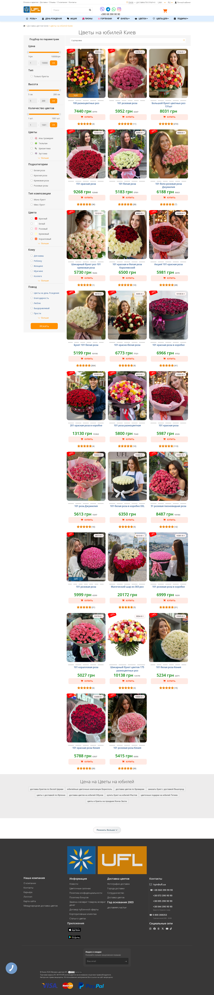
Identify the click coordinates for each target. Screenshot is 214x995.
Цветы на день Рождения (46, 293)
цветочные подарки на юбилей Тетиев (159, 794)
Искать (44, 326)
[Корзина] (166, 11)
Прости (37, 313)
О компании (30, 883)
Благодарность (41, 298)
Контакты (28, 887)
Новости (73, 883)
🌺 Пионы (87, 18)
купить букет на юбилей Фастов (122, 794)
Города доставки (115, 888)
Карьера (28, 892)
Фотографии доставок (118, 883)
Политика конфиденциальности (85, 892)
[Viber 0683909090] (102, 10)
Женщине (38, 266)
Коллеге (38, 276)
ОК (53, 62)
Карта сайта (30, 901)
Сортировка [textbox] (76, 40)
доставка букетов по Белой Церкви (46, 789)
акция (73, 18)
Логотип (28, 896)
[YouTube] (167, 928)
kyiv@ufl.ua (159, 884)
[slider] (28, 52)
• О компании (61, 2)
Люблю (37, 303)
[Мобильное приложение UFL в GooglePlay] (74, 936)
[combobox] (128, 40)
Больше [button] (45, 157)
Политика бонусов (78, 897)
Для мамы (39, 255)
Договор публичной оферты (84, 909)
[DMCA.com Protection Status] (75, 972)
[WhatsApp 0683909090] (114, 10)
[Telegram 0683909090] (108, 10)
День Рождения (53, 18)
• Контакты (72, 2)
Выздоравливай (41, 308)
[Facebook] (154, 928)
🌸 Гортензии (105, 18)
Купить (88, 117)
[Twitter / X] (163, 928)
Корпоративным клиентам (83, 913)
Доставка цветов (115, 897)
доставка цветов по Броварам (130, 789)
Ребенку (38, 261)
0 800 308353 (160, 914)
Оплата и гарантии (30, 2)
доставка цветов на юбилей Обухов (86, 794)
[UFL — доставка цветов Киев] (32, 9)
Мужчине (38, 271)
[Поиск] (90, 10)
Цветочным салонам (80, 888)
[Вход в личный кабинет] (176, 2)
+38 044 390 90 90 (162, 906)
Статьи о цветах (77, 918)
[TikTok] (171, 928)
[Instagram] (119, 10)
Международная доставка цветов (41, 905)
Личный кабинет (184, 2)
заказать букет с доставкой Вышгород (166, 789)
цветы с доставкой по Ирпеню (51, 794)
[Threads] (159, 928)
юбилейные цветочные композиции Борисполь (89, 789)
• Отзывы (52, 2)
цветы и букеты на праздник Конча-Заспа (107, 801)
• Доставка (43, 2)
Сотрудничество (115, 892)
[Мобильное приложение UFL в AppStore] (75, 929)
